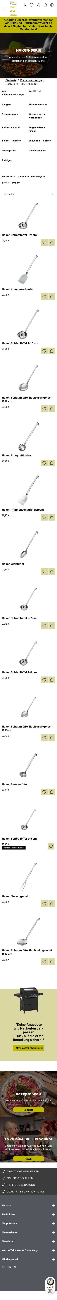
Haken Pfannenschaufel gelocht (23, 509)
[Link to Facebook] (28, 1296)
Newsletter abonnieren (29, 1047)
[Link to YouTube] (39, 1296)
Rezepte (28, 1109)
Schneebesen (10, 114)
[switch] (50, 1291)
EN (9, 1267)
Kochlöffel (35, 91)
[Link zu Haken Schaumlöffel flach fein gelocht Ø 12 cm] (28, 931)
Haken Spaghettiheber (16, 455)
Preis (15, 182)
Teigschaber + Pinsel (37, 129)
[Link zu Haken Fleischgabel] (28, 877)
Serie (5, 182)
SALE (28, 1158)
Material (21, 176)
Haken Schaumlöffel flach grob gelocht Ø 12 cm (27, 399)
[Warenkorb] (45, 5)
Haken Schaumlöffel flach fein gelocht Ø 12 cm (27, 952)
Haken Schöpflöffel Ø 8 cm (19, 672)
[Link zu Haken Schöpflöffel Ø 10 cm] (28, 324)
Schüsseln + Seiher (40, 140)
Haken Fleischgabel (15, 896)
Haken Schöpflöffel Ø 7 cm (19, 618)
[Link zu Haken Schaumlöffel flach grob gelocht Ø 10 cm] (28, 707)
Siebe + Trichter (11, 140)
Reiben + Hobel (11, 127)
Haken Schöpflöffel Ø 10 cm (20, 343)
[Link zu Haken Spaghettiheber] (28, 436)
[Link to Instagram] (5, 1296)
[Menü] (5, 8)
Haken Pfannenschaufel (17, 289)
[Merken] (44, 242)
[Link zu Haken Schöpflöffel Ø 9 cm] (28, 215)
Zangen (6, 104)
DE (3, 1267)
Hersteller (7, 176)
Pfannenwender (38, 104)
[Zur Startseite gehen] (14, 9)
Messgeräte (9, 150)
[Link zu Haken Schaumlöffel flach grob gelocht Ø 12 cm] (28, 378)
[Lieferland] (52, 5)
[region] (28, 55)
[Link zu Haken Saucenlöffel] (28, 765)
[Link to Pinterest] (16, 1296)
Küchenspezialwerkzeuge (38, 116)
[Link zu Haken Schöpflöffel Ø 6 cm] (28, 819)
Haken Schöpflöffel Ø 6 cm (19, 838)
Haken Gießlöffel (13, 563)
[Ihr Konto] (38, 5)
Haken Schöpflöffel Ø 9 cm (19, 235)
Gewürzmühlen (37, 150)
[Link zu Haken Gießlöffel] (28, 544)
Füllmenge (36, 176)
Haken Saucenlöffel (15, 784)
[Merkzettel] (31, 5)
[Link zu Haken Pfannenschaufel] (28, 270)
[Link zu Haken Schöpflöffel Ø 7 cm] (28, 599)
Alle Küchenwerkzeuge (13, 93)
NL (15, 1267)
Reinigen (7, 160)
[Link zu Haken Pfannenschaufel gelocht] (28, 490)
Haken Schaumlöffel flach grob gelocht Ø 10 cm (27, 728)
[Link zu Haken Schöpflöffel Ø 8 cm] (28, 653)
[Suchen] (25, 5)
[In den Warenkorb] (51, 242)
